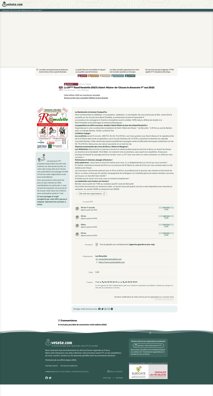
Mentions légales (51, 366)
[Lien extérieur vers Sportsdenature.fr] (148, 371)
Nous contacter (116, 372)
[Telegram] (112, 309)
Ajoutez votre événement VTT (149, 345)
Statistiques (119, 378)
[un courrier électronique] (109, 309)
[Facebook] (99, 309)
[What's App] (106, 309)
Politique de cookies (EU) (68, 366)
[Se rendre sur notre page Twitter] (50, 377)
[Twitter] (102, 309)
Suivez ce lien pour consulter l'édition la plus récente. (86, 98)
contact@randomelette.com (110, 259)
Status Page (107, 378)
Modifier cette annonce (164, 299)
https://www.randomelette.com (112, 262)
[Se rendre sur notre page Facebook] (46, 377)
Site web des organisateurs (91, 194)
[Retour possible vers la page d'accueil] (12, 4)
